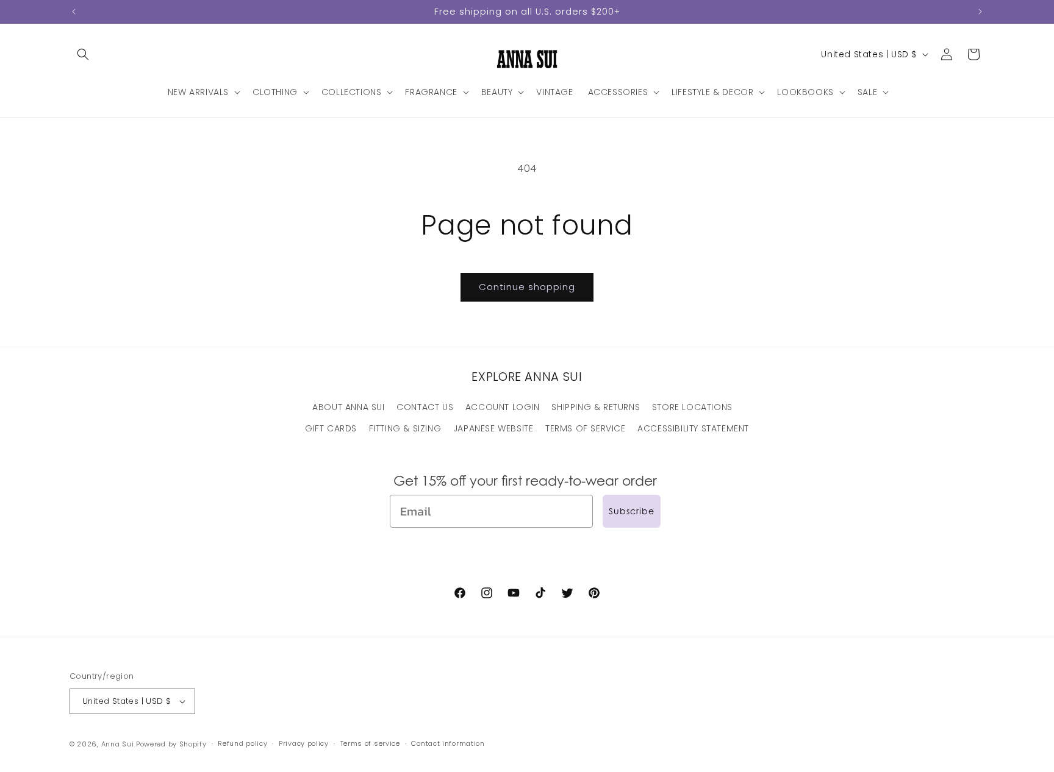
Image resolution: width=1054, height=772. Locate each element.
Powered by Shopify (171, 744)
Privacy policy (304, 744)
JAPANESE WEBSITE (493, 428)
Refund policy (242, 744)
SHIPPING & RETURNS (595, 407)
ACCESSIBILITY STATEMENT (693, 428)
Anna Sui (117, 744)
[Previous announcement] (73, 11)
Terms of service (370, 744)
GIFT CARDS (331, 428)
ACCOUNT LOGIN (502, 407)
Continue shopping (527, 286)
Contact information (447, 744)
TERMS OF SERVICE (585, 428)
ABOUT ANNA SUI (348, 407)
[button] (83, 54)
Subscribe (631, 511)
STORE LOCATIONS (692, 407)
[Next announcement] (980, 11)
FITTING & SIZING (405, 428)
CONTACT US (424, 407)
